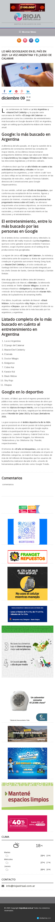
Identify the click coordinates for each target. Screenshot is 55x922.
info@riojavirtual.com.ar (20, 886)
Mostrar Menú (29, 32)
